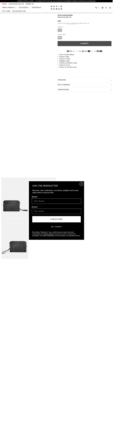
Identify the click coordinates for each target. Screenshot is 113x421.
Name (34, 197)
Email (34, 207)
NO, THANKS (56, 227)
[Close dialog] (80, 184)
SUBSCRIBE (56, 219)
